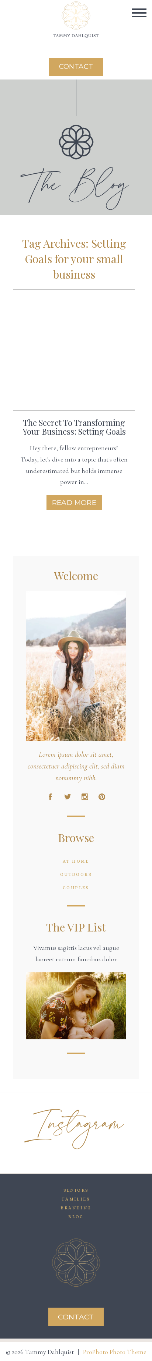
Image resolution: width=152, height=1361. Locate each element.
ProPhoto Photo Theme (114, 1352)
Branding (76, 1207)
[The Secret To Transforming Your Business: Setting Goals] (74, 350)
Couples (76, 887)
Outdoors (76, 874)
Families (76, 1199)
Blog (76, 1216)
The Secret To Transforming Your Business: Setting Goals (74, 427)
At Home (76, 861)
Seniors (76, 1190)
